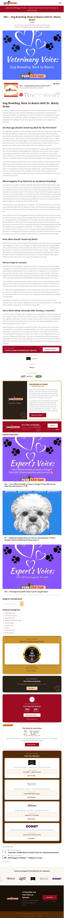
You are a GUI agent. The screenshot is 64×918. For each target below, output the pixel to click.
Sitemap (39, 916)
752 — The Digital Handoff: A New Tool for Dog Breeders (26, 592)
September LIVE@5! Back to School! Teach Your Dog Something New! (33, 852)
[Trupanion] (35, 358)
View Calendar (6, 861)
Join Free (52, 425)
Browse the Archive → (32, 715)
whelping (47, 27)
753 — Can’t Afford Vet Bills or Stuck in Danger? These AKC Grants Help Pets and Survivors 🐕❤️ (30, 485)
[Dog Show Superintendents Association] (38, 376)
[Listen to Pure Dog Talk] (32, 699)
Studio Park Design (44, 913)
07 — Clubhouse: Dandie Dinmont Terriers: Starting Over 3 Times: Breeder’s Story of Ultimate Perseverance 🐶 (29, 539)
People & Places (9, 625)
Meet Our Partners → (51, 349)
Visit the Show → (32, 744)
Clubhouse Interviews (11, 615)
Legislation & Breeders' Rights (13, 620)
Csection (29, 27)
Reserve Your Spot (32, 10)
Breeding (24, 27)
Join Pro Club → (32, 775)
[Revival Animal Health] (32, 367)
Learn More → (32, 838)
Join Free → (32, 688)
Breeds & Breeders (30, 25)
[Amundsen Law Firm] (30, 376)
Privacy (24, 916)
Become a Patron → (38, 415)
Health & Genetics (10, 618)
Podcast (38, 25)
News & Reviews (9, 623)
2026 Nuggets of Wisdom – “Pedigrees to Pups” (25, 858)
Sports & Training (10, 630)
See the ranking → (32, 671)
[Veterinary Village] (23, 376)
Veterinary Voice (45, 25)
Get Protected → (32, 797)
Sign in (57, 429)
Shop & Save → (32, 819)
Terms (29, 916)
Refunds (34, 916)
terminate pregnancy (38, 27)
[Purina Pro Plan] (28, 358)
